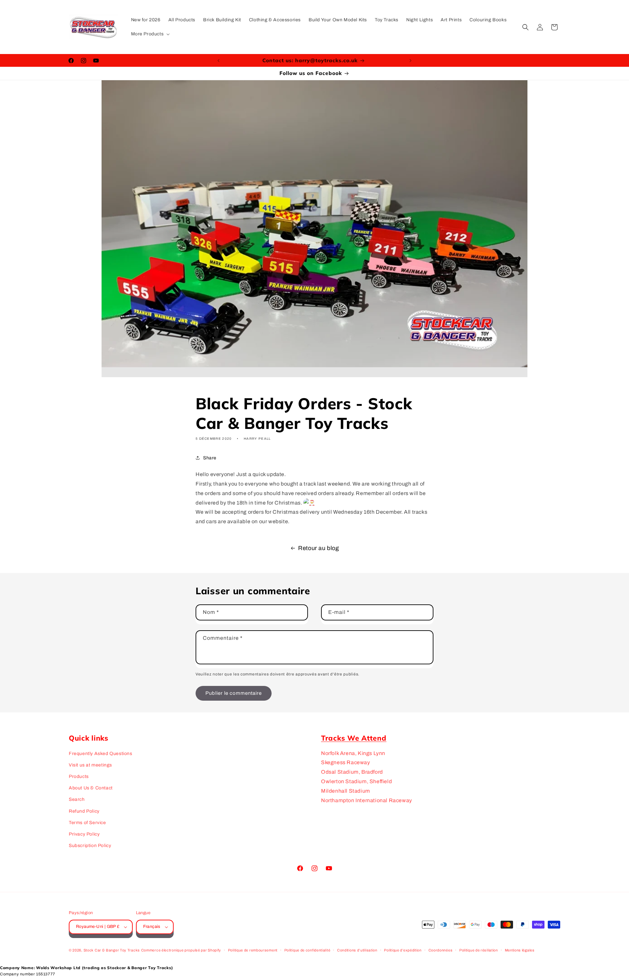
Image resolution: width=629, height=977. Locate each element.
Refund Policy (84, 811)
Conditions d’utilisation (357, 950)
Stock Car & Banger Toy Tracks (112, 950)
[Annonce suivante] (410, 60)
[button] (150, 34)
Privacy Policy (84, 834)
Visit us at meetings (90, 765)
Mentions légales (520, 950)
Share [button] (210, 457)
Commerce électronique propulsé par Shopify (181, 950)
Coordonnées (441, 950)
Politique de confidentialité (307, 950)
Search (77, 799)
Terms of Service (87, 822)
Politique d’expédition (402, 950)
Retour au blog (318, 548)
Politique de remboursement (252, 950)
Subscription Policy (90, 845)
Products (79, 776)
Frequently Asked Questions (100, 753)
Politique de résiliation (478, 950)
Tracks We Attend (354, 737)
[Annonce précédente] (218, 60)
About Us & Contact (91, 787)
